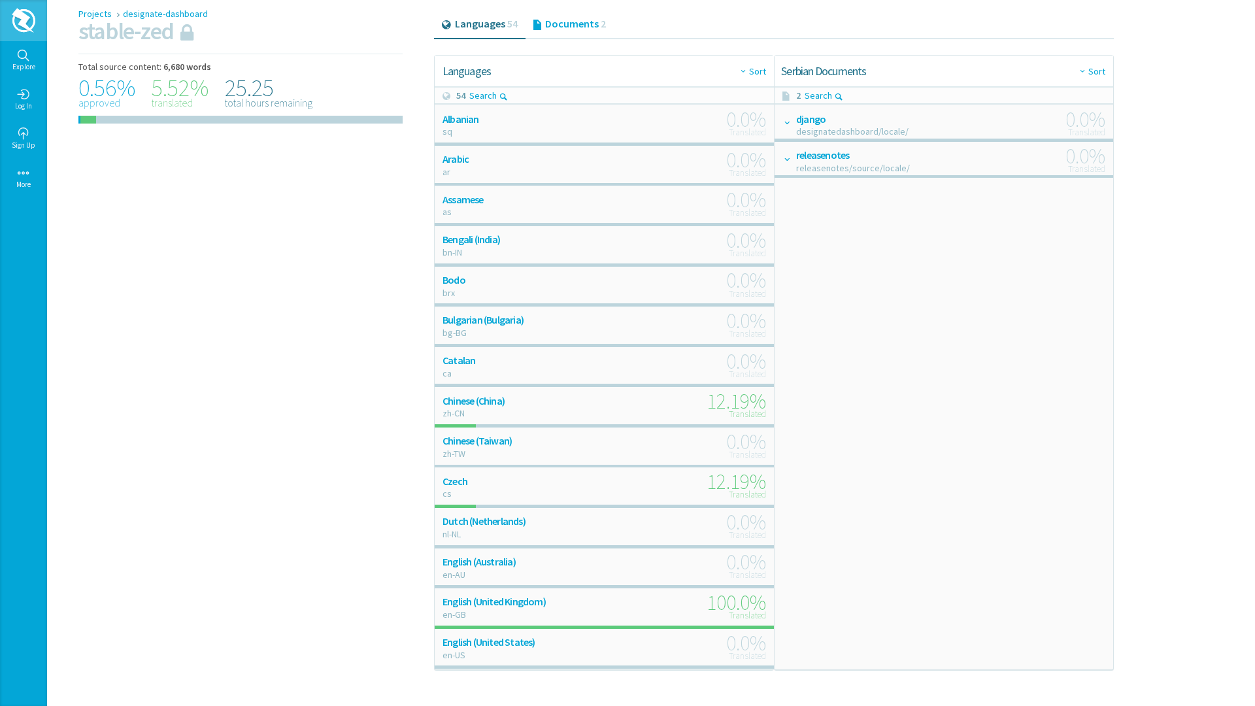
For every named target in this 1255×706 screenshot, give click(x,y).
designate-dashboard (165, 14)
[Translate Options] (786, 122)
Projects (96, 14)
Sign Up (23, 145)
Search (483, 95)
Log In (23, 105)
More (23, 184)
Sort (757, 71)
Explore (23, 66)
